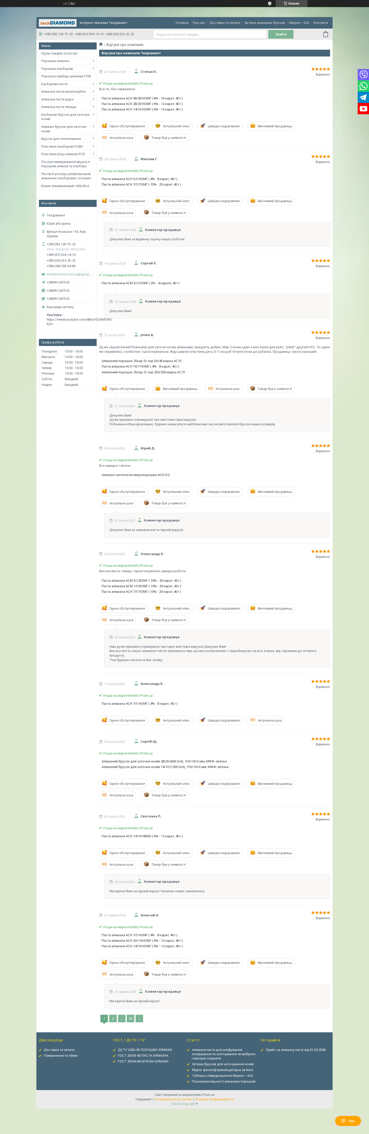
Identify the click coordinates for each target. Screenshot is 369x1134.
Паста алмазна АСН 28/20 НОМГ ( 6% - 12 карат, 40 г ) (142, 104)
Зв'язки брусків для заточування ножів (223, 1064)
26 (131, 1018)
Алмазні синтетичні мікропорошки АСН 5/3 (136, 475)
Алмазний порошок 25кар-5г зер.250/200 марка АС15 (143, 372)
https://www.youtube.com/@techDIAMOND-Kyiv (80, 321)
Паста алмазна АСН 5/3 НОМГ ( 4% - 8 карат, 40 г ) (139, 179)
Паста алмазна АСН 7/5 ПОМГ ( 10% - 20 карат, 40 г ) (141, 184)
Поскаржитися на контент (173, 1099)
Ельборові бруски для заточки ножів (65, 116)
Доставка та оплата (225, 22)
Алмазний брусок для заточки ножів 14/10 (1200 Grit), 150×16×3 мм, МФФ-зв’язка (165, 767)
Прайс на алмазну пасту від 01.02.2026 (296, 1049)
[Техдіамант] (58, 22)
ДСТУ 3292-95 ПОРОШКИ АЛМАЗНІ (145, 1049)
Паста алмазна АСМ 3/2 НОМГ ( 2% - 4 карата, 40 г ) (141, 283)
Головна (182, 22)
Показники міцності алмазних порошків (224, 1081)
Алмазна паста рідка (57, 99)
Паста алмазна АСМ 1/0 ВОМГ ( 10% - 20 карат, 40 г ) (141, 586)
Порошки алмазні (55, 60)
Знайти (281, 34)
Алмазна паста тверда (58, 106)
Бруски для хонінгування (61, 138)
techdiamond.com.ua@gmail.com (70, 274)
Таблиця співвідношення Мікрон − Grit (222, 1075)
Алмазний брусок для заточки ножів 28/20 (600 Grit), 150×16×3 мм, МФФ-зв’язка (164, 761)
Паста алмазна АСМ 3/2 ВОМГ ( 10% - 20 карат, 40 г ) (141, 580)
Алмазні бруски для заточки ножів (63, 128)
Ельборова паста (54, 84)
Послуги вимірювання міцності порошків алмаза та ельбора (65, 163)
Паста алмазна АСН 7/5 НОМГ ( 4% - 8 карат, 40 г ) (139, 703)
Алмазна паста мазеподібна (63, 91)
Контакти (321, 22)
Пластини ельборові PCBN (62, 146)
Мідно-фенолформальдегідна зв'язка (222, 1069)
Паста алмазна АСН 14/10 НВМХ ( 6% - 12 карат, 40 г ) (142, 836)
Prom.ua (209, 1095)
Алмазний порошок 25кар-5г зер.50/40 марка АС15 (141, 361)
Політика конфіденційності (214, 1099)
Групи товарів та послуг (59, 53)
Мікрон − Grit (299, 22)
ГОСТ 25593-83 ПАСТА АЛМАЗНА (143, 1055)
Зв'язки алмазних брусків (264, 22)
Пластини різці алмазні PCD (63, 154)
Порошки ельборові (57, 68)
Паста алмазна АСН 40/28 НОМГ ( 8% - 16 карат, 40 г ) (142, 98)
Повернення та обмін (61, 1055)
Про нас (199, 22)
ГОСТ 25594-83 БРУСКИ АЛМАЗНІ (143, 1061)
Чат (352, 1121)
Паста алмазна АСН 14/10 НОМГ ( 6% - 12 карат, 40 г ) (142, 109)
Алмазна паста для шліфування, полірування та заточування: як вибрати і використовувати (223, 1053)
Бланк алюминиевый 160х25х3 (65, 186)
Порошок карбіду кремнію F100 (66, 76)
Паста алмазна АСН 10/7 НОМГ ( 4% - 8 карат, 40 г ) (140, 366)
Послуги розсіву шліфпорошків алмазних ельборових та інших (66, 176)
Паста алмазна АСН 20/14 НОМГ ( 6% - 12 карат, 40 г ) (142, 940)
